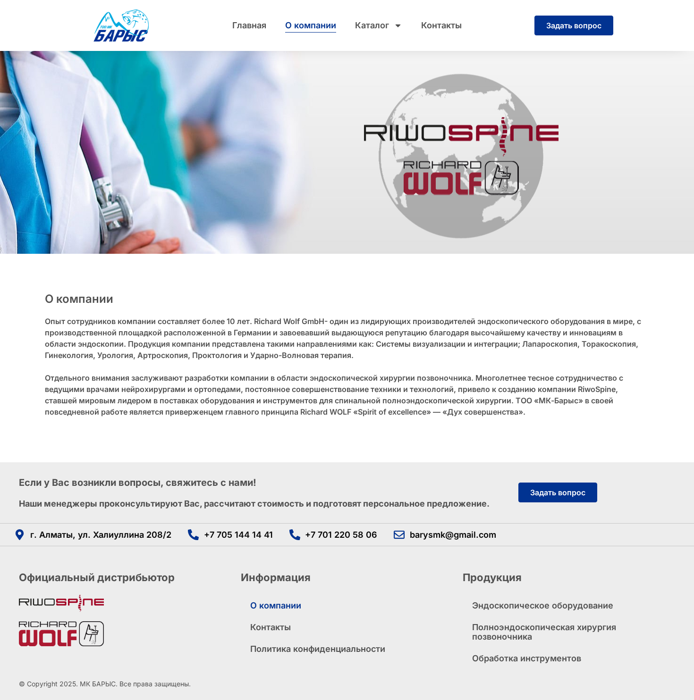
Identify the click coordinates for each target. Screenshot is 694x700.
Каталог (372, 25)
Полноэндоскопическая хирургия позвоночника (544, 632)
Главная (249, 25)
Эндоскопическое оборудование (542, 605)
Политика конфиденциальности (317, 649)
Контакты (441, 25)
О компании (310, 25)
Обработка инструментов (526, 658)
